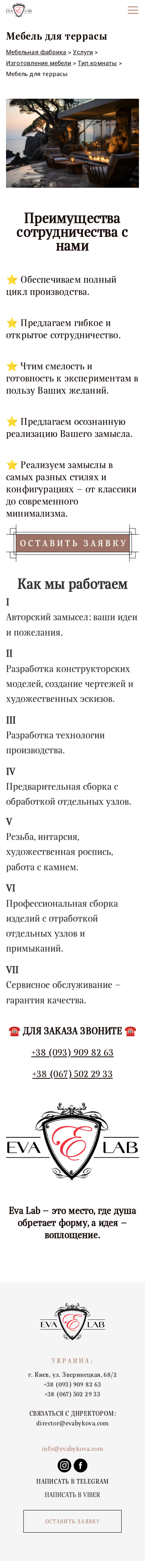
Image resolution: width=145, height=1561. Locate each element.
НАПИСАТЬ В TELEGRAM (72, 1481)
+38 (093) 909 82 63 (72, 1052)
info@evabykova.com (72, 1449)
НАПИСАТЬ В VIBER (72, 1495)
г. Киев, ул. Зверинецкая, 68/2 (72, 1375)
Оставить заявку (72, 1522)
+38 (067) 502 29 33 (72, 1074)
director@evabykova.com (72, 1423)
